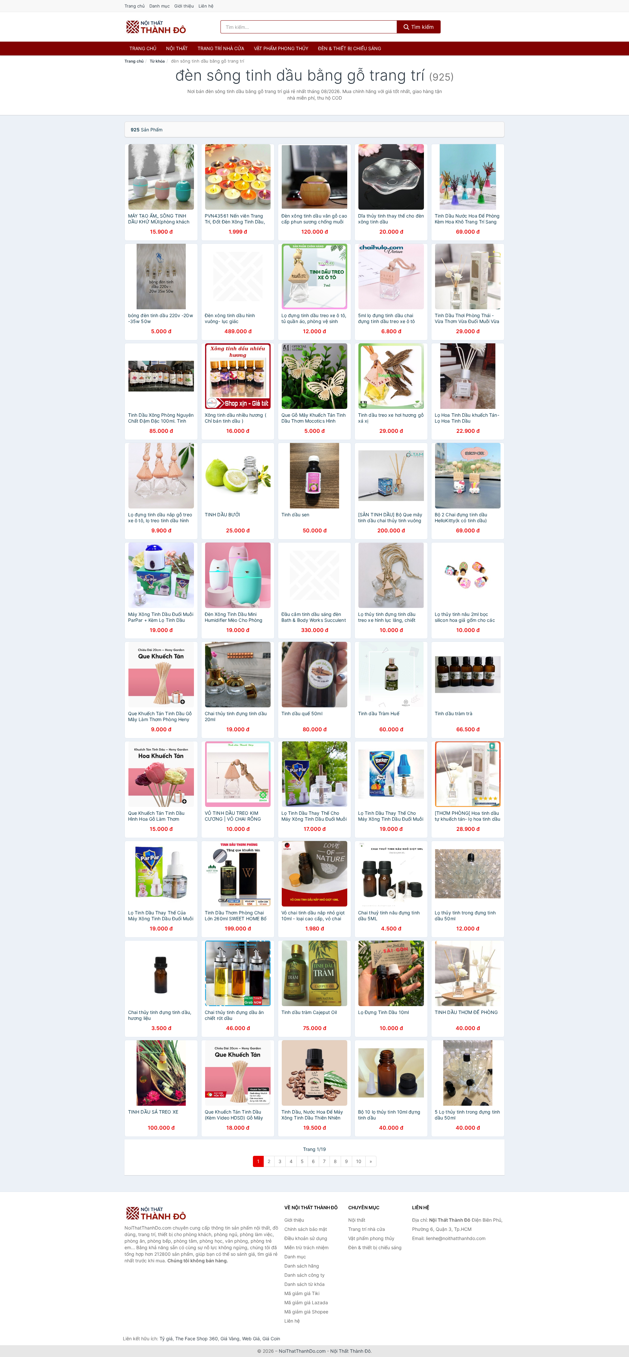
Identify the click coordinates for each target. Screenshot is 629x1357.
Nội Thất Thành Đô (350, 1351)
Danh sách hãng (301, 1266)
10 (358, 1161)
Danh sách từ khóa (304, 1284)
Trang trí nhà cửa (221, 48)
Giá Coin (271, 1338)
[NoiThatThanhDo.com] (156, 27)
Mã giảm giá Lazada (306, 1302)
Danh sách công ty (304, 1275)
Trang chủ (134, 6)
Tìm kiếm (422, 27)
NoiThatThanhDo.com (302, 1351)
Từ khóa (157, 61)
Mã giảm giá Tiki (301, 1293)
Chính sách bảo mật (305, 1229)
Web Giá (251, 1338)
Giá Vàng (229, 1338)
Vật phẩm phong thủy (281, 48)
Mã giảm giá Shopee (306, 1311)
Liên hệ (206, 6)
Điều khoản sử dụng (305, 1238)
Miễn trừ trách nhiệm (306, 1247)
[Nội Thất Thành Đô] (157, 1213)
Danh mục (159, 6)
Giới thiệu (184, 6)
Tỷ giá (166, 1338)
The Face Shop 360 (196, 1338)
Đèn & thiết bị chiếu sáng (349, 48)
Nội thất (177, 48)
